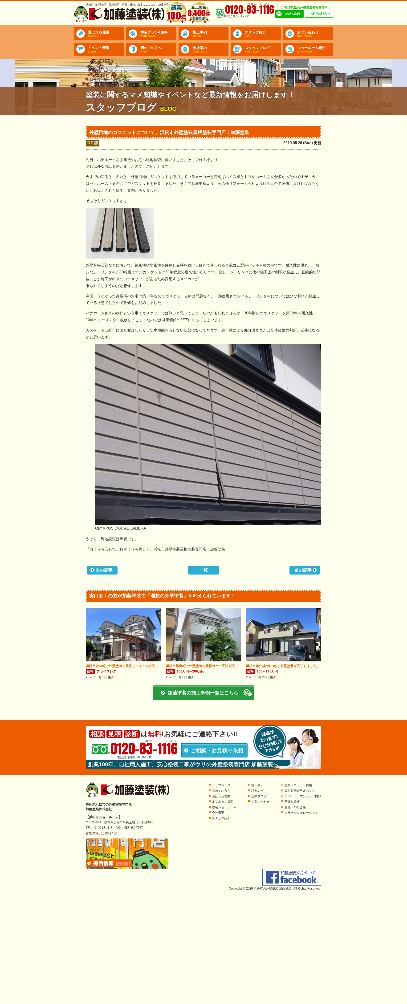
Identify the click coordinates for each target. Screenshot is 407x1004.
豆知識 (92, 143)
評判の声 (257, 791)
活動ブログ (259, 796)
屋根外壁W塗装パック (300, 791)
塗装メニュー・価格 (298, 785)
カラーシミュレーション (301, 812)
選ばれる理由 (98, 33)
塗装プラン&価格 (154, 33)
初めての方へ (151, 49)
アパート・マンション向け (303, 796)
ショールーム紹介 (311, 49)
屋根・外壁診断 (295, 807)
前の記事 (303, 570)
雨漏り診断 (292, 801)
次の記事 (104, 570)
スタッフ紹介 (255, 33)
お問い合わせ (307, 33)
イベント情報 (98, 49)
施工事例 (200, 33)
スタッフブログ (257, 49)
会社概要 (218, 812)
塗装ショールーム (224, 807)
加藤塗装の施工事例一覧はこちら (203, 692)
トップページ (221, 785)
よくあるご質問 (222, 801)
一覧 (203, 570)
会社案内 (200, 49)
